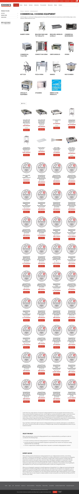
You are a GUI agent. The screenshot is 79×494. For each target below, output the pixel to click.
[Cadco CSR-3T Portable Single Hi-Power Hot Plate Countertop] (72, 140)
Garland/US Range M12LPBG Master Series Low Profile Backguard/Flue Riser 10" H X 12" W (41, 177)
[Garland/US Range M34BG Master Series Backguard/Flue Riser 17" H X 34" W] (26, 222)
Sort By (23, 103)
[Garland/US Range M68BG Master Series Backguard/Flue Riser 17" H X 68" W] (41, 222)
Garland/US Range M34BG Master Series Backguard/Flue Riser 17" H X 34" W (26, 231)
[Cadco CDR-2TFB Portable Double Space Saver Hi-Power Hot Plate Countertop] (41, 112)
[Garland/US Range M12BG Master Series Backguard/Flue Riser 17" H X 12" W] (41, 385)
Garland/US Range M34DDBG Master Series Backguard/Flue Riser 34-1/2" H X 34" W (56, 231)
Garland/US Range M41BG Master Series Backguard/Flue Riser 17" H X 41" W (71, 285)
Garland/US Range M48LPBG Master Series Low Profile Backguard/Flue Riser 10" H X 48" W (56, 312)
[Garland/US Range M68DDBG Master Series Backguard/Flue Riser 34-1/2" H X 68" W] (72, 222)
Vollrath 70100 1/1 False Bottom (41, 148)
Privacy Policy (38, 485)
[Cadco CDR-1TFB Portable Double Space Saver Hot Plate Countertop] (26, 112)
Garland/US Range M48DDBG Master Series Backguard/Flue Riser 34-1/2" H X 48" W (26, 312)
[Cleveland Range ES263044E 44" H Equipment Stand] (72, 112)
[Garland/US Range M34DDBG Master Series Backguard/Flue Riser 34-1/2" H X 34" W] (57, 222)
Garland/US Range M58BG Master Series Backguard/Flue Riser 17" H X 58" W (56, 177)
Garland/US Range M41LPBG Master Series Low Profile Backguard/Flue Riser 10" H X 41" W (56, 340)
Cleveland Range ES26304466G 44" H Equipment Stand (26, 148)
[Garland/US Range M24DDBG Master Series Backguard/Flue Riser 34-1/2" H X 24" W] (72, 357)
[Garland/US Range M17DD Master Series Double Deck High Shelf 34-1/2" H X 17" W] (57, 249)
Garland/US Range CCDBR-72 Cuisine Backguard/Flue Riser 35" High (71, 394)
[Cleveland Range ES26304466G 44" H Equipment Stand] (26, 140)
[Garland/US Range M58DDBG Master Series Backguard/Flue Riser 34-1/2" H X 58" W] (26, 195)
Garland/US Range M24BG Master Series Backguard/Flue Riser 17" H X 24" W (26, 367)
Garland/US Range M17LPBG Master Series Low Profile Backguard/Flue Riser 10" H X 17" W (71, 312)
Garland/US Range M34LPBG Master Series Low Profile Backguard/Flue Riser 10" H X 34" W (41, 258)
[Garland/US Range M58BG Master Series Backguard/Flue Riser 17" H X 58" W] (57, 168)
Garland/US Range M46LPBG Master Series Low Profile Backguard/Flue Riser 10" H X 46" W (41, 312)
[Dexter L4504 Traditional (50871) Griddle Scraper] (57, 140)
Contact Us (23, 485)
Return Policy (45, 485)
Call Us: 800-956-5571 (54, 1)
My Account (17, 485)
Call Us (6, 23)
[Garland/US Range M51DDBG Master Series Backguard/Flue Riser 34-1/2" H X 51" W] (57, 357)
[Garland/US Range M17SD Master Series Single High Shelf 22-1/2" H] (41, 330)
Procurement (43, 5)
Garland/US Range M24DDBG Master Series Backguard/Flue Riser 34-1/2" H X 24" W (71, 367)
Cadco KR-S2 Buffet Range (57, 120)
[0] (76, 1)
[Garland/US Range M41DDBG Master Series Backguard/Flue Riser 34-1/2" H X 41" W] (26, 330)
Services (31, 5)
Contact (61, 1)
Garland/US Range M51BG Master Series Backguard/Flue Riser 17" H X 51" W (41, 367)
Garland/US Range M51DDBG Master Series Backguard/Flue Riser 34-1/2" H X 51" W (56, 367)
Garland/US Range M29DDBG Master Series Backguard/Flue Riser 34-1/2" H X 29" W (41, 204)
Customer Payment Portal (60, 485)
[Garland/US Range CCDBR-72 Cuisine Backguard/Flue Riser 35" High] (72, 385)
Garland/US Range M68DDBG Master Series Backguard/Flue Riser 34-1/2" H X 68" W (71, 231)
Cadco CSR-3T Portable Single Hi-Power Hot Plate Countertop (72, 149)
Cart (13, 485)
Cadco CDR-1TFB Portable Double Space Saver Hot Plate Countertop (26, 122)
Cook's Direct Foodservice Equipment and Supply (6, 5)
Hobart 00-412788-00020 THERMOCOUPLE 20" (26, 176)
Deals (21, 5)
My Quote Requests (70, 485)
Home (6, 485)
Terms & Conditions (30, 485)
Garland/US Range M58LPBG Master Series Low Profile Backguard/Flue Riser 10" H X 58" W (56, 204)
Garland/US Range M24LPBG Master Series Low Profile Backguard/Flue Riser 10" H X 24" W (56, 394)
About (55, 5)
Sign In (72, 1)
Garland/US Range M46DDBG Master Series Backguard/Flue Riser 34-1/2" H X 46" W (56, 285)
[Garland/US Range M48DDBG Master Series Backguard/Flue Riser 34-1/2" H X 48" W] (26, 303)
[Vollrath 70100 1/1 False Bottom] (41, 140)
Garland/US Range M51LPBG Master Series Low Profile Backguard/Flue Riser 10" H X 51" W (26, 394)
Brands (25, 5)
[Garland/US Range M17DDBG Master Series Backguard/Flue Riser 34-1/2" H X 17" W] (72, 249)
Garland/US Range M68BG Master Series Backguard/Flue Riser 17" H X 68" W (41, 231)
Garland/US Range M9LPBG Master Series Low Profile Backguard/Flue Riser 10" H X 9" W (71, 340)
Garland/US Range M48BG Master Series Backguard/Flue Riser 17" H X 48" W (41, 285)
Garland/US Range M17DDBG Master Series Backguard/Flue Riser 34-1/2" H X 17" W (71, 258)
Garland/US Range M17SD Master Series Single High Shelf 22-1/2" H (41, 340)
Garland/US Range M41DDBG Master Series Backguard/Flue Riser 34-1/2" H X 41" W (26, 340)
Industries (36, 5)
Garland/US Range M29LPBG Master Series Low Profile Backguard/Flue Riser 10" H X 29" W (71, 204)
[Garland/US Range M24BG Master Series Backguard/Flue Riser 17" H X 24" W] (26, 357)
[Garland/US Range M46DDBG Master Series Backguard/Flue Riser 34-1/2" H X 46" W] (57, 276)
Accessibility (51, 485)
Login (10, 485)
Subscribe (67, 1)
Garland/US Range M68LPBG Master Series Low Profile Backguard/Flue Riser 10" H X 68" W (26, 258)
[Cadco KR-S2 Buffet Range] (57, 112)
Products (16, 5)
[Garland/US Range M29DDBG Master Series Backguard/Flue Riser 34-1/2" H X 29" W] (41, 195)
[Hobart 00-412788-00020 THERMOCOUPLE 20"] (26, 168)
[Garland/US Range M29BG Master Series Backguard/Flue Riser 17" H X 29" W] (72, 168)
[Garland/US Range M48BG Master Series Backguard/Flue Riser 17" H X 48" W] (41, 276)
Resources (50, 5)
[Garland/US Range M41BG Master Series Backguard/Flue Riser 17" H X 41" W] (72, 276)
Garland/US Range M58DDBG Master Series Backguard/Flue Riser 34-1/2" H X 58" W (26, 204)
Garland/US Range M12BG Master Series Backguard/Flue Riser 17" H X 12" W (41, 394)
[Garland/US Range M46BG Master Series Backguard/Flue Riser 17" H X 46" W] (26, 276)
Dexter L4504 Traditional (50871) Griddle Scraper (56, 148)
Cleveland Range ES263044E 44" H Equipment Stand (71, 121)
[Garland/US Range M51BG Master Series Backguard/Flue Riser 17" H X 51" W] (41, 357)
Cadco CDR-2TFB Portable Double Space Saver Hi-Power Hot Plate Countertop (41, 122)
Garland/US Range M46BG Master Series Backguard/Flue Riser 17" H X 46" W (26, 285)
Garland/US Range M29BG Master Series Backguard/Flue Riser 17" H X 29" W (71, 177)
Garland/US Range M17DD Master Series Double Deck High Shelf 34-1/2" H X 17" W (56, 258)
